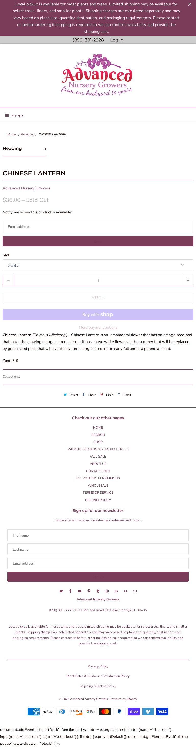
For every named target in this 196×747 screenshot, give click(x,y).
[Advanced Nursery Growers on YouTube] (79, 591)
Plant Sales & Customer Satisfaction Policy (98, 676)
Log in (117, 39)
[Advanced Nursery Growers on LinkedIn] (116, 591)
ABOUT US (98, 464)
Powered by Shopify (123, 699)
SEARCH (98, 435)
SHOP (98, 442)
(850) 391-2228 (88, 39)
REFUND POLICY (98, 500)
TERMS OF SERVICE (98, 492)
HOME (98, 427)
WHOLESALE (98, 485)
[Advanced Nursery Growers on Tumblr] (98, 591)
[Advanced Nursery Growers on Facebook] (70, 591)
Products (27, 134)
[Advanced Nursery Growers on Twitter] (61, 591)
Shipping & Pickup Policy (98, 686)
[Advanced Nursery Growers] (98, 77)
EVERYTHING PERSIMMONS (98, 478)
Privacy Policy (98, 666)
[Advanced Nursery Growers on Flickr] (125, 591)
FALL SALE (98, 456)
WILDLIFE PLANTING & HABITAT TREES (98, 449)
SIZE (6, 254)
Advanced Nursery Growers (26, 188)
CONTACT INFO (98, 471)
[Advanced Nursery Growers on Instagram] (107, 591)
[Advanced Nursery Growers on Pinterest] (88, 591)
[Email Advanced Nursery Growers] (134, 591)
